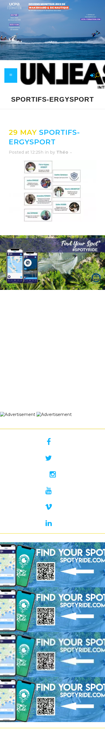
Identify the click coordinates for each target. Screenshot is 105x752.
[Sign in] (91, 75)
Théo (62, 152)
